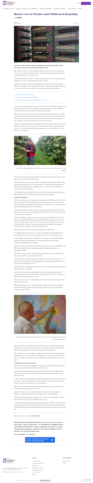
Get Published (86, 3)
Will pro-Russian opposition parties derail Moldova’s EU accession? (32, 100)
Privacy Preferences (45, 480)
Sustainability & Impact (59, 8)
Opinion (80, 8)
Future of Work (72, 8)
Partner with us (66, 461)
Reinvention (34, 8)
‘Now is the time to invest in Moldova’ (24, 94)
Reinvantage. (10, 468)
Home (78, 3)
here (27, 434)
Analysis (16, 22)
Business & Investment (45, 8)
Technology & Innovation (22, 8)
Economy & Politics (8, 8)
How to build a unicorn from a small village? (26, 97)
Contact (64, 463)
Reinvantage (25, 480)
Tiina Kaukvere (76, 23)
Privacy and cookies (86, 479)
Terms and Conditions (86, 480)
